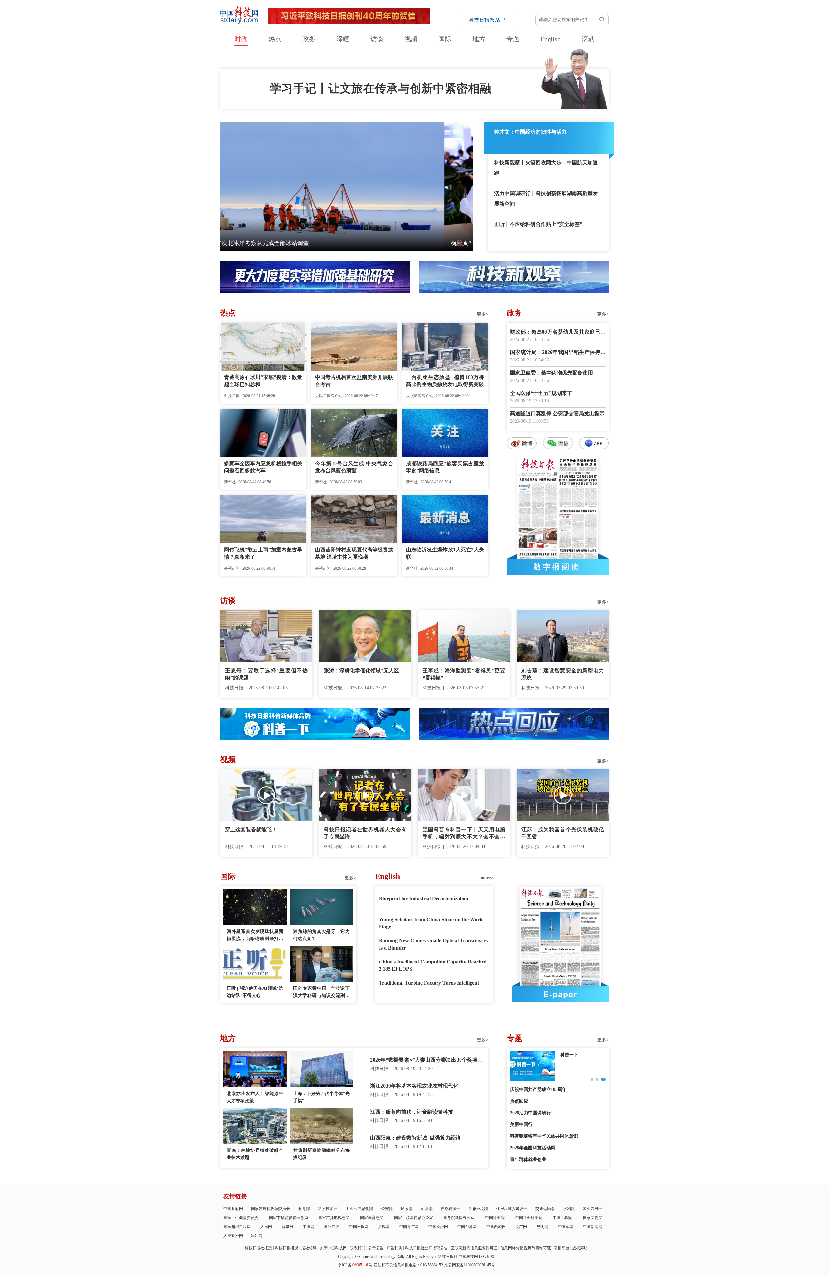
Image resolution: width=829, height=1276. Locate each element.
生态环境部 (478, 1208)
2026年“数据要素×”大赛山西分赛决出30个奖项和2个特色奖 (427, 1060)
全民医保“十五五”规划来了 (541, 393)
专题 (512, 38)
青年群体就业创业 (528, 1159)
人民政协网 (233, 1236)
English (550, 38)
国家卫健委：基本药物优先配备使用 (551, 372)
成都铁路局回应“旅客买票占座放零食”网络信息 (445, 467)
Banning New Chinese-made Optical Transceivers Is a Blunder (433, 944)
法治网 (256, 1236)
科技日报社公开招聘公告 (426, 1248)
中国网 (308, 1226)
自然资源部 (450, 1208)
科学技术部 (327, 1208)
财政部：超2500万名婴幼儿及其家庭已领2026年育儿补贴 (558, 332)
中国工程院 (562, 1217)
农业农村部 (592, 1208)
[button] (455, 243)
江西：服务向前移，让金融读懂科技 (411, 1112)
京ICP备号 (355, 1265)
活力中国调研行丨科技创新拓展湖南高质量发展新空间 (546, 199)
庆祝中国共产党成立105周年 (538, 1089)
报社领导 (309, 1248)
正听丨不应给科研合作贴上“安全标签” (538, 224)
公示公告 (376, 1248)
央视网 (384, 1226)
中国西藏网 (496, 1226)
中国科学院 (495, 1217)
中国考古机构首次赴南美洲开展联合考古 (354, 380)
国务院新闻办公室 (458, 1217)
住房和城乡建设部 (511, 1208)
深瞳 (342, 38)
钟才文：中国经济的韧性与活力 (530, 132)
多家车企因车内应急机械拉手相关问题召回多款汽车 (263, 467)
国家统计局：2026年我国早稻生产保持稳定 (558, 352)
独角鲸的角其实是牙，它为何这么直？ (321, 935)
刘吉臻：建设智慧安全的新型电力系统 (562, 674)
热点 (274, 38)
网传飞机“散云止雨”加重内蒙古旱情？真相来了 (263, 553)
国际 (444, 38)
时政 (240, 38)
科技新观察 (571, 1054)
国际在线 (331, 1226)
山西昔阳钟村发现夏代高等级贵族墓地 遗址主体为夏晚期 (354, 553)
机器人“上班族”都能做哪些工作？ (270, 243)
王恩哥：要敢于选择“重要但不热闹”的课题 (266, 674)
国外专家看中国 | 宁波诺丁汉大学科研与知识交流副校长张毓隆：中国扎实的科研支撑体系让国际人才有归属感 (321, 992)
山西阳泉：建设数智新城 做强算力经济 (415, 1137)
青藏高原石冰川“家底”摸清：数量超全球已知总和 (263, 380)
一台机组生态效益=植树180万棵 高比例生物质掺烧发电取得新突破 (445, 380)
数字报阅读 (558, 567)
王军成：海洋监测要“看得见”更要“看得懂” (464, 674)
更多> (482, 314)
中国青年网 (409, 1226)
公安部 (387, 1208)
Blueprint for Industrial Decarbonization (423, 898)
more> (487, 877)
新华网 (287, 1226)
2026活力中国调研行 (530, 1112)
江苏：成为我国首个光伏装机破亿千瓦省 (562, 833)
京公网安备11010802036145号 (469, 1265)
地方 (478, 38)
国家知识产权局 (237, 1226)
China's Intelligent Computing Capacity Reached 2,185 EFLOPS (433, 965)
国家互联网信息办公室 (413, 1217)
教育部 (304, 1208)
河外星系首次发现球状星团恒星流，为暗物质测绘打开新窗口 (255, 935)
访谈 (376, 38)
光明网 (542, 1226)
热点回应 (519, 1101)
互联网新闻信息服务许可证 (474, 1248)
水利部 (569, 1208)
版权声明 (580, 1248)
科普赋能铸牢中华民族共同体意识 (544, 1136)
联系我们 (357, 1248)
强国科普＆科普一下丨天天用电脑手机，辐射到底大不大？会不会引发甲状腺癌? (464, 833)
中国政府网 (233, 1208)
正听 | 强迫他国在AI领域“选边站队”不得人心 (255, 992)
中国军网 (565, 1226)
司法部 (427, 1208)
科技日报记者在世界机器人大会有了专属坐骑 (365, 833)
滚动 (588, 38)
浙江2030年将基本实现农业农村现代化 (414, 1086)
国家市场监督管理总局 (288, 1217)
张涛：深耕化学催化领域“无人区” (363, 670)
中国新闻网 (592, 1226)
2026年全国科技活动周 (532, 1147)
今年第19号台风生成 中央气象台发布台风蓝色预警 (354, 467)
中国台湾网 (467, 1226)
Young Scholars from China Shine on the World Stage (431, 923)
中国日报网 (359, 1226)
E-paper (560, 994)
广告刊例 (394, 1248)
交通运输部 (545, 1208)
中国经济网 (438, 1226)
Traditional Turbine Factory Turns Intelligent (429, 983)
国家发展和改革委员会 (270, 1208)
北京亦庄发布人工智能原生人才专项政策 (255, 1097)
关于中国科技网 (333, 1248)
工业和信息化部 (359, 1208)
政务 (308, 38)
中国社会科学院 (528, 1217)
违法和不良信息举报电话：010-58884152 (408, 1265)
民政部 (407, 1208)
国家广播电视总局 (333, 1217)
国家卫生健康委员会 (240, 1217)
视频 (410, 38)
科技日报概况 (286, 1248)
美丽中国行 (521, 1124)
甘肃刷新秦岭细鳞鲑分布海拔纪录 (321, 1154)
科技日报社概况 (258, 1248)
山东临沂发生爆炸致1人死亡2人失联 (445, 553)
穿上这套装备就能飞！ (251, 829)
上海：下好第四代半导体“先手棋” (321, 1097)
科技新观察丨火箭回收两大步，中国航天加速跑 (546, 168)
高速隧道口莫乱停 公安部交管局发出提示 (557, 413)
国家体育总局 (371, 1217)
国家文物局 (592, 1217)
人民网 (266, 1226)
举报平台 (561, 1248)
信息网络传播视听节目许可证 (525, 1248)
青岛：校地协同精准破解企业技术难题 (255, 1154)
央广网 (521, 1226)
